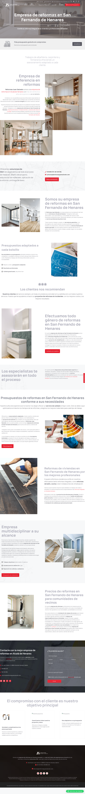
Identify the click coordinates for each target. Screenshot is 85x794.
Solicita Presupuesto (73, 5)
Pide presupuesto (7, 446)
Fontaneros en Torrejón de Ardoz (31, 780)
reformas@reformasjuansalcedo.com (61, 1)
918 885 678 (48, 1)
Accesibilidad (41, 785)
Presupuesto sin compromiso (10, 575)
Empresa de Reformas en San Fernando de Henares (37, 777)
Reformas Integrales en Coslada (59, 778)
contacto (53, 626)
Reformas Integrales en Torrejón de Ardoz (22, 778)
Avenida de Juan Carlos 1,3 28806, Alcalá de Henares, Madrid (43, 762)
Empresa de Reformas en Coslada (56, 777)
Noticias (54, 5)
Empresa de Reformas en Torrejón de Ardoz (17, 777)
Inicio (25, 5)
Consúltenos (77, 44)
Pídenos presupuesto (51, 179)
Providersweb (75, 785)
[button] (75, 791)
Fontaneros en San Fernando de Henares (46, 780)
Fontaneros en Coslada (60, 780)
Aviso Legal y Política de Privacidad (51, 785)
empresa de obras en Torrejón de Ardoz (18, 110)
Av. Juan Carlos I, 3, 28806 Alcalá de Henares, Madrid (15, 665)
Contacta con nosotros (52, 351)
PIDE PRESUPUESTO (84, 378)
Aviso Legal (71, 677)
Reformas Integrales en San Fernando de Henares (41, 778)
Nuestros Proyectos (44, 5)
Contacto (61, 5)
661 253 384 (40, 1)
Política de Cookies (63, 785)
